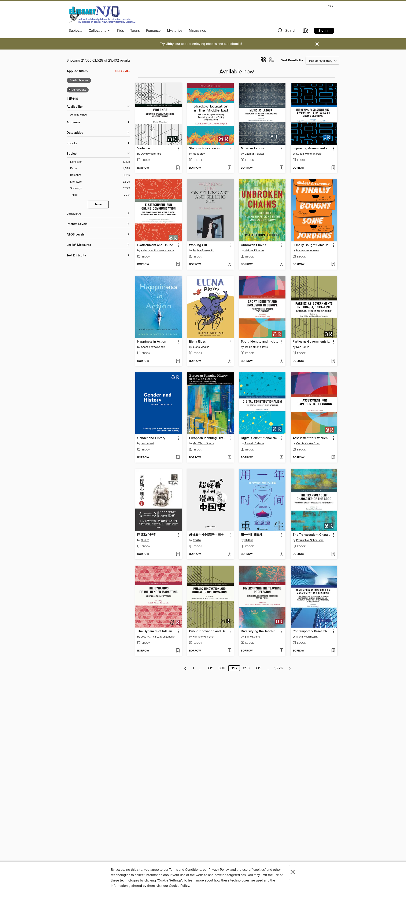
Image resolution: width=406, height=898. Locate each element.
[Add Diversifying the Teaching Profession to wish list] (281, 651)
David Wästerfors (151, 154)
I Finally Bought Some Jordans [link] (312, 245)
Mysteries (174, 30)
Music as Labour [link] (252, 148)
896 (221, 668)
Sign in (323, 30)
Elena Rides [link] (197, 342)
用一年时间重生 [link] (252, 535)
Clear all (122, 71)
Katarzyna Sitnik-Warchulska (157, 250)
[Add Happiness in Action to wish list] (177, 361)
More (98, 204)
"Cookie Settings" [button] (169, 880)
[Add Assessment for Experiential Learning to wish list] (333, 457)
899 (258, 668)
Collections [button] (98, 30)
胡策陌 (197, 540)
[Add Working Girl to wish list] (229, 264)
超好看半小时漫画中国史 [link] (206, 535)
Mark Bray (199, 154)
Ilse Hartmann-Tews (256, 347)
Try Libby (167, 44)
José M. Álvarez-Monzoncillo (157, 636)
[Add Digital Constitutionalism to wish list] (281, 457)
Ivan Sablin (302, 347)
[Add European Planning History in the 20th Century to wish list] (229, 457)
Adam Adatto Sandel (153, 347)
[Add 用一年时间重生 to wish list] (281, 554)
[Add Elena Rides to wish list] (229, 361)
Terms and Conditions (185, 870)
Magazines (197, 30)
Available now (78, 115)
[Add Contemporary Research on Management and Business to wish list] (333, 651)
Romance (153, 30)
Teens (135, 30)
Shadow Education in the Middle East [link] (208, 148)
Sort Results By (292, 60)
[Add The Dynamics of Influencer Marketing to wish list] (177, 651)
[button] (286, 31)
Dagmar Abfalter (254, 154)
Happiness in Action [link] (151, 342)
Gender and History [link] (151, 438)
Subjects (75, 30)
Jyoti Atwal (147, 443)
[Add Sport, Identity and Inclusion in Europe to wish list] (281, 361)
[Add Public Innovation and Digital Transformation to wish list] (229, 651)
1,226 (278, 668)
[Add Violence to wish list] (177, 168)
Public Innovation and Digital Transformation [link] (208, 631)
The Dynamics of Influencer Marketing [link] (156, 631)
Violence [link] (143, 148)
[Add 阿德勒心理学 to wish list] (177, 554)
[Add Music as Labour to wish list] (281, 168)
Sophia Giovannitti (203, 250)
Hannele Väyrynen (203, 636)
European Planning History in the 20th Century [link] (208, 438)
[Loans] (305, 31)
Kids (120, 30)
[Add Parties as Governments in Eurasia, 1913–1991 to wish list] (333, 361)
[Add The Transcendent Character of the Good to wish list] (333, 554)
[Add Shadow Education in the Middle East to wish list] (229, 168)
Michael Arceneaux (307, 250)
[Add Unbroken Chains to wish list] (281, 264)
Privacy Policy (218, 870)
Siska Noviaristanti (307, 636)
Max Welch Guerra (203, 443)
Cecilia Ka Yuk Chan (308, 443)
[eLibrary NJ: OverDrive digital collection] (102, 14)
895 (210, 668)
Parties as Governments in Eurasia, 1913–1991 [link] (312, 342)
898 (246, 668)
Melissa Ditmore (254, 250)
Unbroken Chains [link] (253, 245)
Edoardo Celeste (254, 443)
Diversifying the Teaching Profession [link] (260, 631)
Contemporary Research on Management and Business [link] (312, 631)
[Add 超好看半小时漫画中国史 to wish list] (229, 554)
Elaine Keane (252, 636)
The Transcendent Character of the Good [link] (312, 535)
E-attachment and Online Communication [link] (156, 245)
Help (330, 5)
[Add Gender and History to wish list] (177, 457)
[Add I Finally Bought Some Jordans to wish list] (333, 264)
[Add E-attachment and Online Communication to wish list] (177, 264)
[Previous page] (185, 668)
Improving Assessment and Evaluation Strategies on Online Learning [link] (312, 148)
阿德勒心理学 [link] (146, 535)
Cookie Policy (179, 886)
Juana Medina (201, 347)
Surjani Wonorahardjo (308, 154)
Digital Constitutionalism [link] (259, 438)
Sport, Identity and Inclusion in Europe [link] (260, 342)
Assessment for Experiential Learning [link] (312, 438)
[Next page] (290, 668)
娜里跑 (248, 540)
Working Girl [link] (198, 245)
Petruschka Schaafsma (310, 540)
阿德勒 (145, 540)
